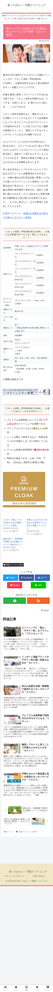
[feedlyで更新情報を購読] (14, 600)
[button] (47, 528)
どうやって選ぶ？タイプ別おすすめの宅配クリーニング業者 (13, 523)
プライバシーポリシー (14, 876)
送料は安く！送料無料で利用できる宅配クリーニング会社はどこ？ (13, 542)
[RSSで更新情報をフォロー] (38, 600)
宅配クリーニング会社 (14, 565)
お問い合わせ (39, 876)
